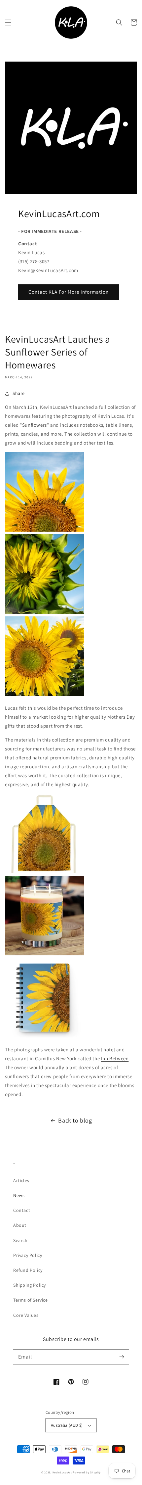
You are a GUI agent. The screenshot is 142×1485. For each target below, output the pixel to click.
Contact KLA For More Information (68, 292)
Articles (21, 1180)
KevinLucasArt (62, 1472)
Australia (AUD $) (67, 1425)
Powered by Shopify (87, 1472)
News (18, 1195)
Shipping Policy (29, 1285)
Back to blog (75, 1120)
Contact (21, 1210)
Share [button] (19, 393)
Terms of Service (30, 1300)
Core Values (26, 1315)
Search (20, 1240)
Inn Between (115, 1058)
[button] (8, 22)
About (19, 1225)
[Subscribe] (121, 1357)
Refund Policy (28, 1270)
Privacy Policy (27, 1255)
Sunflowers (34, 425)
